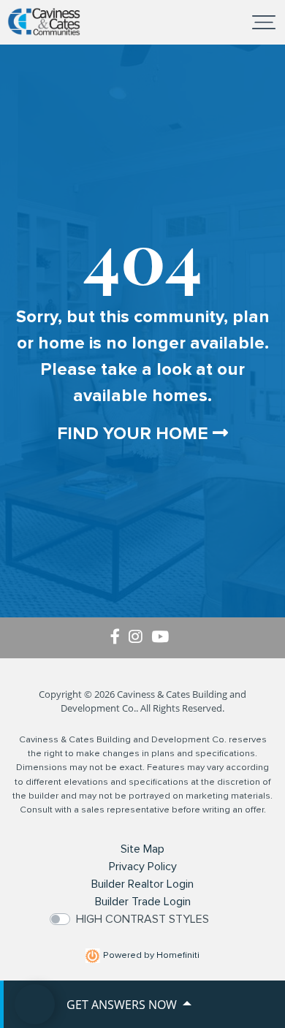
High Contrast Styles (142, 919)
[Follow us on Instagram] (140, 638)
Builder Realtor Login (142, 884)
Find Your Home (135, 433)
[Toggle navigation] (264, 22)
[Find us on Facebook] (119, 638)
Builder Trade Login (143, 901)
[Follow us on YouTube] (163, 638)
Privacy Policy (143, 866)
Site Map (142, 849)
